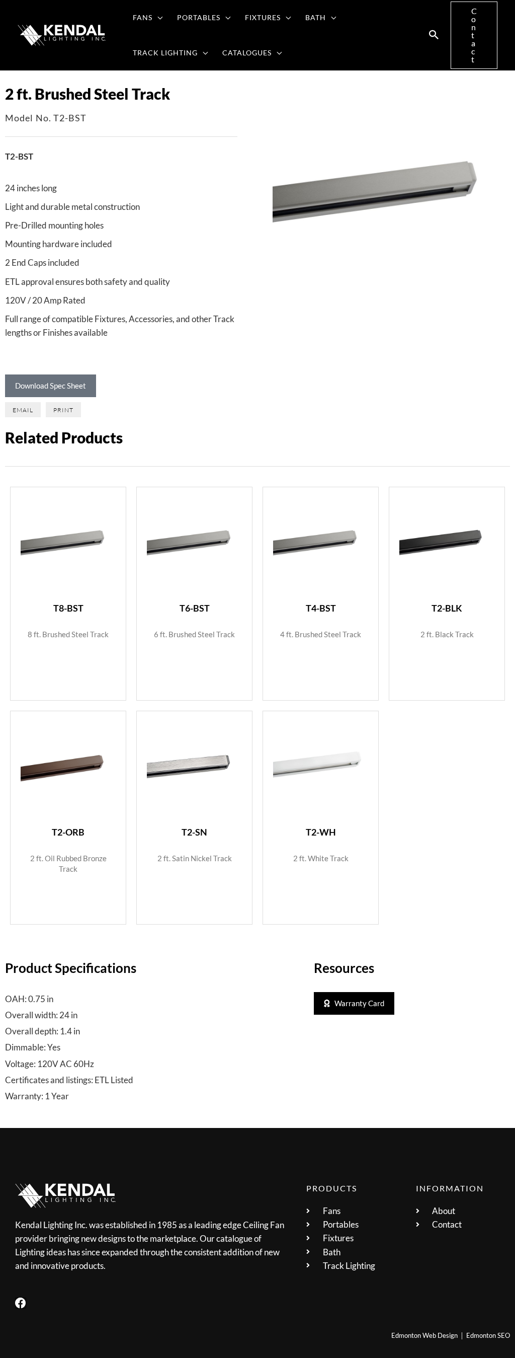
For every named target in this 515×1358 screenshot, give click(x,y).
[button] (157, 17)
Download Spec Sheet (50, 385)
